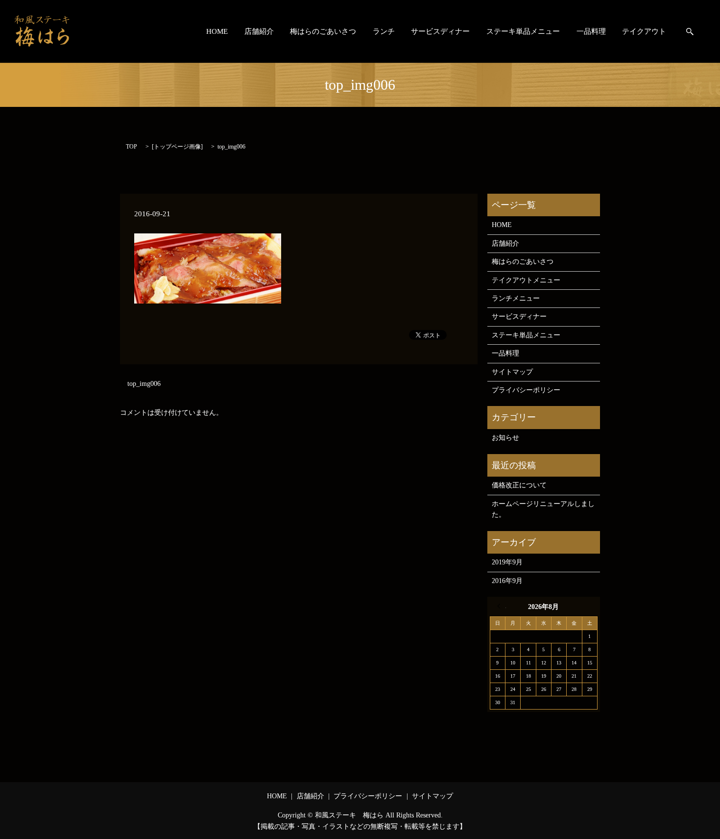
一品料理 (591, 31)
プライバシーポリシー (526, 390)
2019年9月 (507, 562)
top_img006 (144, 383)
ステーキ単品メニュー (523, 31)
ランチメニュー (516, 298)
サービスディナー (440, 31)
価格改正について (519, 485)
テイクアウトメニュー (526, 280)
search (690, 31)
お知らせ (505, 437)
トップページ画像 (177, 146)
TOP (131, 146)
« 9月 (501, 606)
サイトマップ (512, 372)
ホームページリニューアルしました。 (543, 509)
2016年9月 (507, 581)
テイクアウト (644, 31)
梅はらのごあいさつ (323, 31)
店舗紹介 (259, 31)
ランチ (384, 31)
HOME (217, 31)
